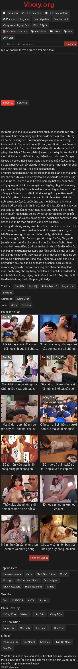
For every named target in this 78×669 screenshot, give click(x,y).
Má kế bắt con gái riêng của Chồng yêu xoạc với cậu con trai (19, 387)
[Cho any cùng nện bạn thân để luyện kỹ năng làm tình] (58, 529)
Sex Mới (7, 648)
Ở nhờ (63, 574)
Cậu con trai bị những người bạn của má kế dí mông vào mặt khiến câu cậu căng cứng (58, 427)
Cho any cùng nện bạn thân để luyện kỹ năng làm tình (58, 547)
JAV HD (19, 286)
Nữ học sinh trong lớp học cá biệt (58, 507)
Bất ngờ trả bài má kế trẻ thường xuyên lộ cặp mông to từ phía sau (58, 467)
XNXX (31, 600)
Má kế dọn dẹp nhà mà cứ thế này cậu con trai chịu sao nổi (19, 427)
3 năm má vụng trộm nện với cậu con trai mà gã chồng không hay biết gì (58, 347)
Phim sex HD (41, 628)
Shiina (50, 586)
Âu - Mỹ (32, 286)
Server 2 (22, 102)
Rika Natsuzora (11, 586)
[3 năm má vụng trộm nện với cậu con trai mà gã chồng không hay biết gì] (58, 328)
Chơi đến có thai (45, 574)
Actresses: (7, 298)
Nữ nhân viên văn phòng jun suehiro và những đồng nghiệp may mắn (19, 547)
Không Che (9, 614)
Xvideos (26, 304)
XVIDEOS (17, 600)
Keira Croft (23, 298)
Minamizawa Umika (28, 580)
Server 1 (8, 102)
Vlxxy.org (39, 4)
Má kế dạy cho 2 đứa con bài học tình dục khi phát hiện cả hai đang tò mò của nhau (19, 347)
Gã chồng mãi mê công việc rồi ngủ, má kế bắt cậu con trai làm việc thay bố (58, 387)
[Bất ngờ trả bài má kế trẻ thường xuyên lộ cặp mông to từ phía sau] (58, 448)
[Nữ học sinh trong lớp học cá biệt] (58, 489)
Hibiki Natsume (33, 586)
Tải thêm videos (39, 557)
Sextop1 (7, 292)
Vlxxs (29, 574)
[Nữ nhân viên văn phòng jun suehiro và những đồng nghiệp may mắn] (19, 529)
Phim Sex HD (49, 286)
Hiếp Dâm (39, 614)
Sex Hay (45, 641)
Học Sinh (59, 628)
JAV (5, 600)
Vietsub (24, 614)
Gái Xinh (25, 628)
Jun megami (51, 580)
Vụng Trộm (56, 614)
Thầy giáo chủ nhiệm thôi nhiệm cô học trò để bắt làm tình (19, 507)
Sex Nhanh (29, 641)
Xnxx (14, 304)
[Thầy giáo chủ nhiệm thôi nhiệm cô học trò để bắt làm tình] (19, 489)
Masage (7, 580)
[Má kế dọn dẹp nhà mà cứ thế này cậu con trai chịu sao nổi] (19, 408)
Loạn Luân (68, 286)
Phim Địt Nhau (63, 641)
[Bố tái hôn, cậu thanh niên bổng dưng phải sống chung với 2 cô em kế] (19, 448)
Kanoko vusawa (12, 574)
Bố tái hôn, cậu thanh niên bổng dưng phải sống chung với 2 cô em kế (19, 467)
